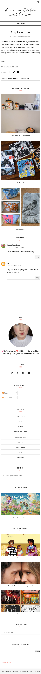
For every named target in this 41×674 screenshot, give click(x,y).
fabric (16, 78)
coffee (20, 442)
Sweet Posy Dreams (14, 245)
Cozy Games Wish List (20, 518)
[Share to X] (14, 72)
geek (20, 452)
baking (20, 427)
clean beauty (20, 437)
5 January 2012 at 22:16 (14, 266)
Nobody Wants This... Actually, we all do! (21, 586)
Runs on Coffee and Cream (20, 12)
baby (20, 422)
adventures (20, 417)
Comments (8, 397)
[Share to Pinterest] (18, 72)
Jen (8, 263)
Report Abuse (6, 663)
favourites (24, 78)
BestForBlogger (35, 671)
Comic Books (21, 558)
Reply (37, 257)
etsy (10, 78)
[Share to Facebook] (9, 72)
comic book (20, 447)
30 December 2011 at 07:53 (15, 248)
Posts (6, 393)
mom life (20, 457)
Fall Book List (21, 614)
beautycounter (20, 432)
